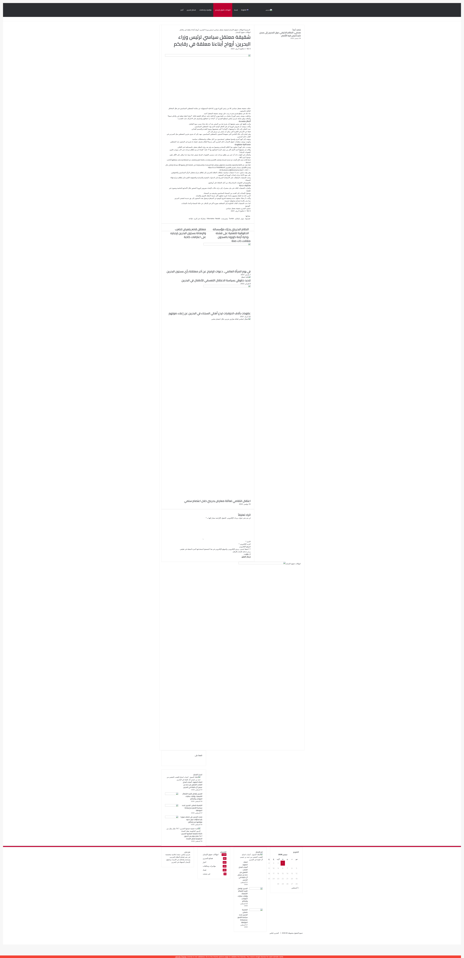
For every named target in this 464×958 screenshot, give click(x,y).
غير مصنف (206, 874)
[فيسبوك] (460, 941)
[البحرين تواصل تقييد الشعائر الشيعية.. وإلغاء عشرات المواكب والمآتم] (171, 794)
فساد (236, 9)
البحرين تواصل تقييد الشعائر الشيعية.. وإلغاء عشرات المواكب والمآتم (192, 796)
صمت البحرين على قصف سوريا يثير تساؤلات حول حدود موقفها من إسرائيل (191, 819)
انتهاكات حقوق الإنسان (223, 9)
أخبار (182, 9)
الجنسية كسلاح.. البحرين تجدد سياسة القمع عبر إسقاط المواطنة (192, 808)
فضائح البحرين (191, 9)
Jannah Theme (180, 957)
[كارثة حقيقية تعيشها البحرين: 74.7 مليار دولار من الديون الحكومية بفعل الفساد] (182, 831)
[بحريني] (269, 10)
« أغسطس (295, 888)
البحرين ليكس (274, 933)
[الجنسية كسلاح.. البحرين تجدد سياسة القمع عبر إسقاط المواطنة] (171, 806)
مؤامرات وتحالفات (205, 9)
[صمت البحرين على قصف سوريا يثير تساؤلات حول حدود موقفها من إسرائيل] (171, 817)
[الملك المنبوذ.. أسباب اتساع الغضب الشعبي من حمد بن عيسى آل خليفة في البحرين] (182, 780)
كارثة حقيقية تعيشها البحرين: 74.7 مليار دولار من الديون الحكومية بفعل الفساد (191, 836)
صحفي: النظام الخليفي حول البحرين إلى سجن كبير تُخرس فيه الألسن (280, 34)
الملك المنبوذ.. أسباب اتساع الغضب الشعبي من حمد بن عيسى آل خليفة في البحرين (192, 785)
